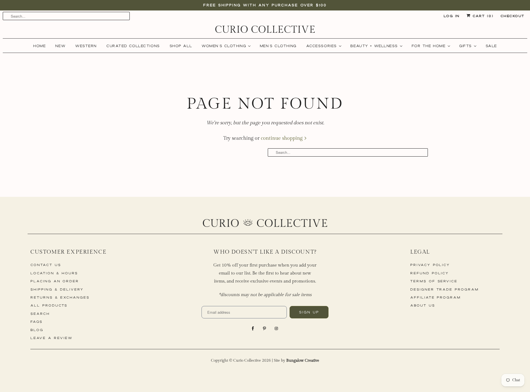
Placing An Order (54, 281)
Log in (452, 16)
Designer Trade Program (444, 289)
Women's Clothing (226, 45)
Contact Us (45, 264)
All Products (48, 305)
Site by (296, 360)
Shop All (180, 45)
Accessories (323, 45)
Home (39, 45)
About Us (422, 305)
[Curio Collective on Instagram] (277, 328)
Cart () (481, 16)
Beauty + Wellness (375, 45)
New (60, 45)
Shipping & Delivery (57, 289)
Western (86, 45)
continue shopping (282, 138)
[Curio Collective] (265, 29)
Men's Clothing (278, 45)
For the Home (430, 45)
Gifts (467, 45)
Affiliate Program (435, 297)
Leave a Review (51, 337)
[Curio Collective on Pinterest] (265, 328)
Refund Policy (429, 273)
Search (40, 313)
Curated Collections (133, 45)
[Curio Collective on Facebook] (253, 328)
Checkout (512, 16)
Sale (491, 45)
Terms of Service (433, 281)
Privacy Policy (430, 264)
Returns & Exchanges (59, 297)
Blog (36, 329)
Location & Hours (54, 273)
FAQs (36, 321)
